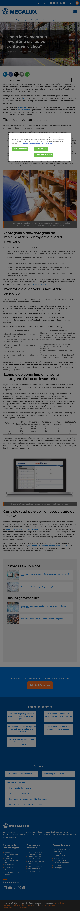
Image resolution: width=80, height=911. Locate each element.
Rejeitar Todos (41, 148)
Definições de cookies (20, 148)
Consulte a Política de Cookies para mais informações (35, 143)
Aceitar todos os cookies (44, 154)
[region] (40, 147)
